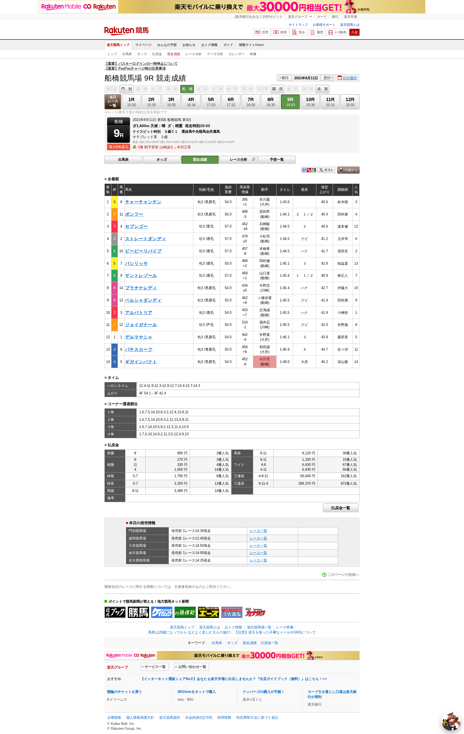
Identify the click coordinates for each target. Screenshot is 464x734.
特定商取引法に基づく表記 (257, 717)
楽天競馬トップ (118, 45)
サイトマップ (298, 25)
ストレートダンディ (145, 238)
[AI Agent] (451, 721)
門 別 (126, 89)
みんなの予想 (167, 45)
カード (322, 17)
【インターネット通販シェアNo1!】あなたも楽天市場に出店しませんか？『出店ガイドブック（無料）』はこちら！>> (233, 679)
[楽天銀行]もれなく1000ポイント (259, 17)
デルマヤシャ (139, 337)
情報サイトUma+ (251, 45)
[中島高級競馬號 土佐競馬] (231, 612)
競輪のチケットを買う (124, 692)
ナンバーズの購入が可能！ (264, 692)
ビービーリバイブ (143, 251)
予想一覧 (277, 159)
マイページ (143, 45)
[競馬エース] (208, 612)
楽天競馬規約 (169, 717)
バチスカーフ (139, 349)
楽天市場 (350, 17)
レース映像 (284, 627)
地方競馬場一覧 (259, 627)
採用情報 (224, 717)
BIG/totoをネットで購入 (197, 692)
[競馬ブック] (115, 612)
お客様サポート (324, 25)
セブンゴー (136, 226)
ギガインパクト (141, 361)
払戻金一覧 (340, 508)
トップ (112, 54)
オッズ (142, 54)
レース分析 (194, 54)
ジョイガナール (141, 324)
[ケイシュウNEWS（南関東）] (161, 612)
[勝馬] (138, 612)
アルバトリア (139, 312)
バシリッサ (136, 263)
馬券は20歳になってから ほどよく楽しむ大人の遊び (189, 632)
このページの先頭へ (343, 575)
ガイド (228, 45)
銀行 (335, 17)
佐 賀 (322, 89)
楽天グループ (298, 17)
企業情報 (114, 717)
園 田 (277, 89)
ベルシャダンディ (143, 300)
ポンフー (134, 214)
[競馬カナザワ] (255, 612)
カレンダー (237, 54)
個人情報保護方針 (140, 717)
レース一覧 (258, 531)
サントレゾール (141, 275)
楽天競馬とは (350, 25)
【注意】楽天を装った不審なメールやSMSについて (275, 632)
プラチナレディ (141, 288)
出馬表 (127, 54)
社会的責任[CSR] (198, 717)
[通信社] (185, 612)
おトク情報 (209, 45)
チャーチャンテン (143, 202)
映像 (253, 54)
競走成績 (173, 54)
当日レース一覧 (113, 101)
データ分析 (215, 54)
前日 (285, 78)
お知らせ (189, 45)
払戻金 (157, 54)
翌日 (327, 78)
